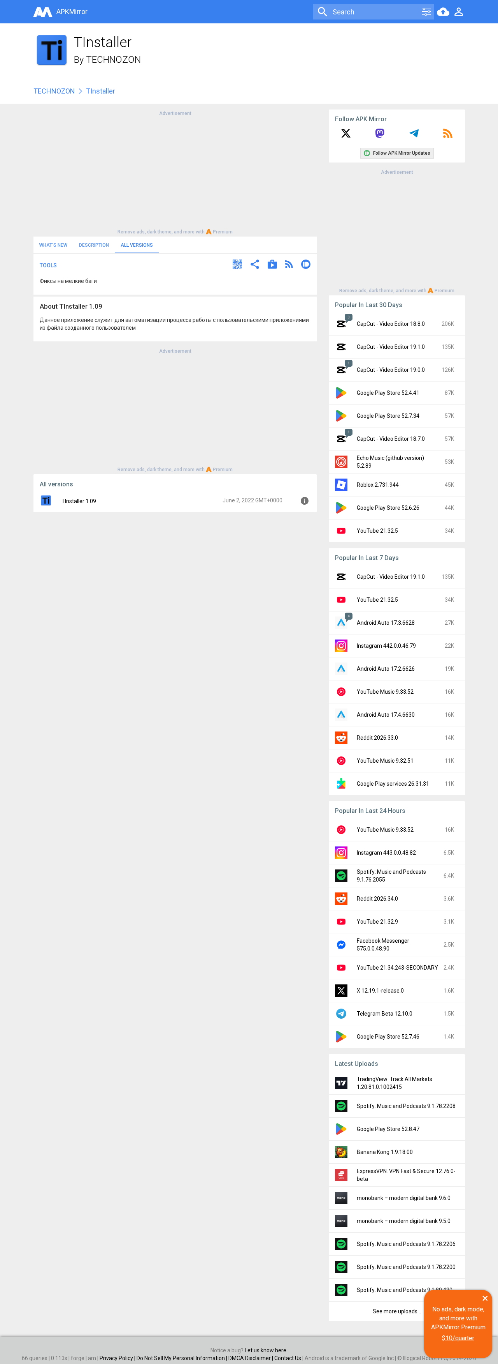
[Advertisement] (175, 171)
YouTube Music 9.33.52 (385, 692)
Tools (48, 265)
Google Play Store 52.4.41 (388, 393)
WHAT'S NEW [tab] (53, 245)
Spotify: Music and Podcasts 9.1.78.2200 (406, 1267)
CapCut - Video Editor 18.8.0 (391, 324)
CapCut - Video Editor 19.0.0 (391, 370)
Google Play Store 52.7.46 (388, 1037)
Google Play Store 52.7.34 (388, 416)
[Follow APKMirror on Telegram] (414, 136)
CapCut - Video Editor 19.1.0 (391, 347)
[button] (237, 265)
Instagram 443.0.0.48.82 (386, 853)
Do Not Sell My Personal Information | (182, 1358)
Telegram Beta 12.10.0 (384, 1014)
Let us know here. (266, 1350)
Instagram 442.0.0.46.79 (386, 646)
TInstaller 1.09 (78, 501)
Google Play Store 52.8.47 (388, 1129)
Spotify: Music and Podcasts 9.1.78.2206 (406, 1244)
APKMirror (72, 11)
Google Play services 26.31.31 (393, 784)
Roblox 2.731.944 (378, 485)
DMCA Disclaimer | (251, 1358)
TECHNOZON (113, 59)
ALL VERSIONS (137, 245)
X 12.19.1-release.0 (380, 991)
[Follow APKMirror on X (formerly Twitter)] (346, 136)
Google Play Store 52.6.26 (388, 508)
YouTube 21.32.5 (377, 531)
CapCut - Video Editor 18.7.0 (391, 439)
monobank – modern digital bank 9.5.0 (404, 1221)
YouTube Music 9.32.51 (385, 761)
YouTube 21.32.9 (377, 922)
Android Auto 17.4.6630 (386, 715)
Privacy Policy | (118, 1358)
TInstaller (100, 91)
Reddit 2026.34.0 (377, 899)
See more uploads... (397, 1311)
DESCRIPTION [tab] (94, 245)
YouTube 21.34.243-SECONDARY (397, 968)
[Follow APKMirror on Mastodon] (379, 136)
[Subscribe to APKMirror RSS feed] (447, 136)
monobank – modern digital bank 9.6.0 (404, 1198)
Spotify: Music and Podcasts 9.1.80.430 (404, 1290)
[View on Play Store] (272, 265)
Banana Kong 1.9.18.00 (385, 1152)
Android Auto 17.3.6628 (386, 623)
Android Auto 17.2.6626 (386, 669)
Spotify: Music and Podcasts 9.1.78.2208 (406, 1106)
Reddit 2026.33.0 (377, 738)
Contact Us (287, 1358)
